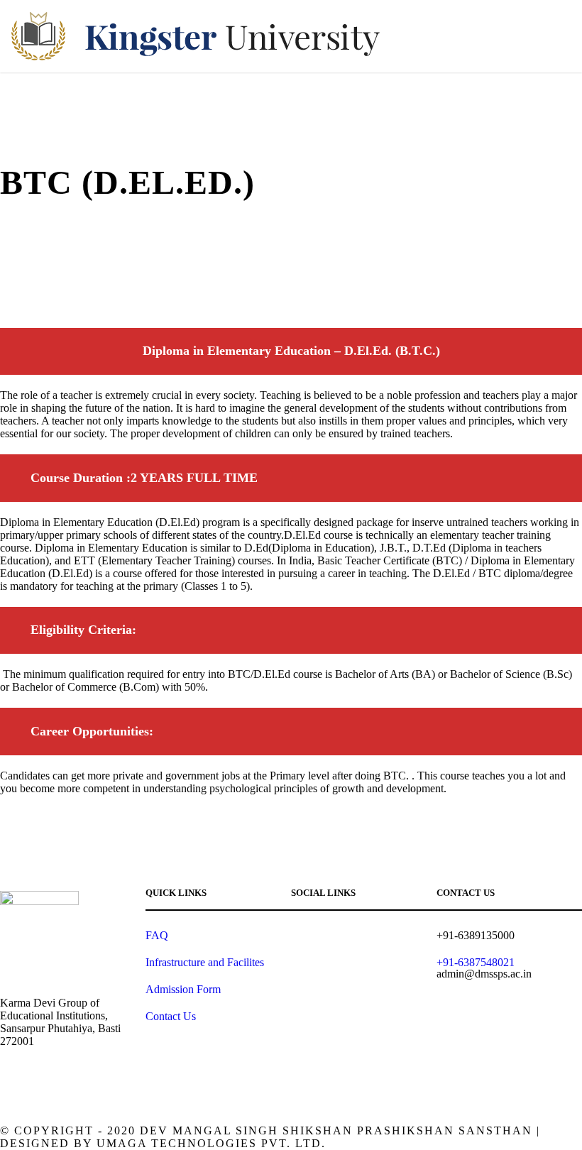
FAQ (157, 935)
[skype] (371, 936)
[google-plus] (321, 936)
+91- (475, 962)
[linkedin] (346, 936)
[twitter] (395, 936)
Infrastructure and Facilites (205, 962)
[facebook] (296, 936)
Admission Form (183, 989)
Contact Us (171, 1016)
